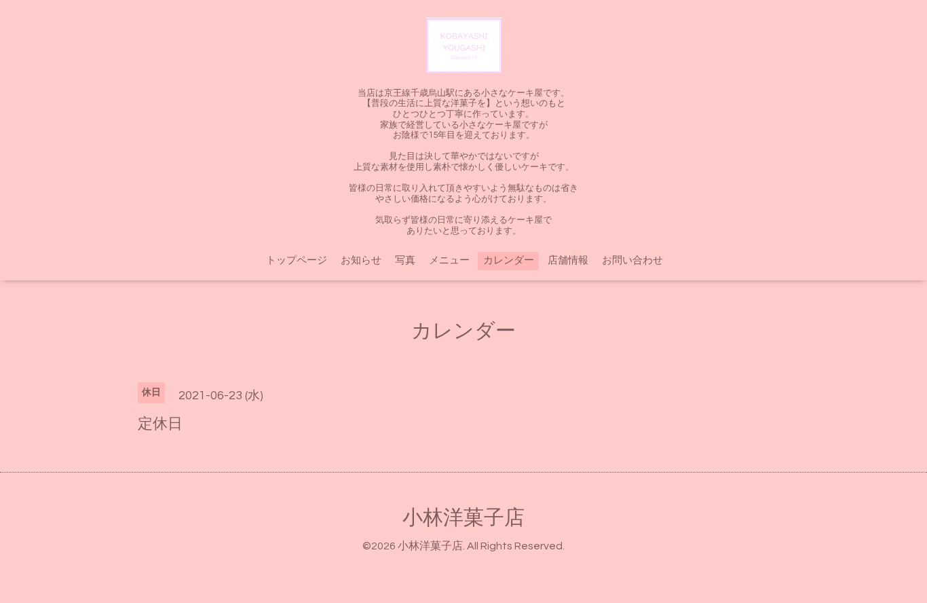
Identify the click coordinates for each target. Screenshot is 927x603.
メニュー (449, 260)
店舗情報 (568, 260)
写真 (405, 260)
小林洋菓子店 (463, 517)
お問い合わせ (632, 260)
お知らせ (361, 260)
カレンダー (508, 260)
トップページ (296, 260)
